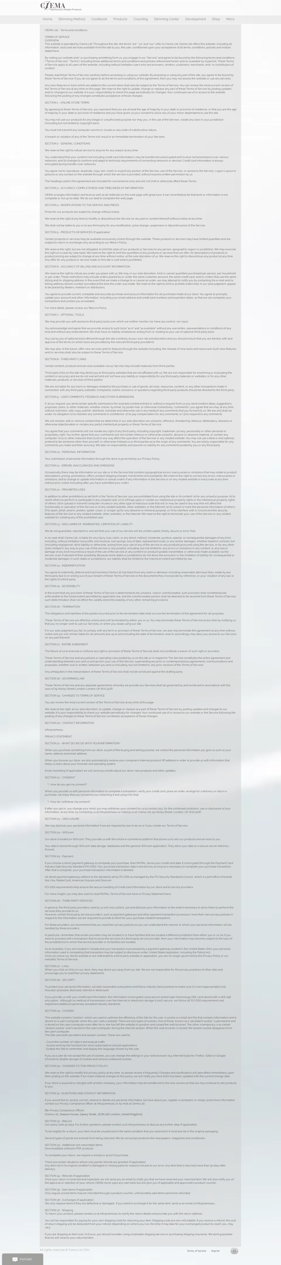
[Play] (234, 1250)
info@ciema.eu (54, 729)
